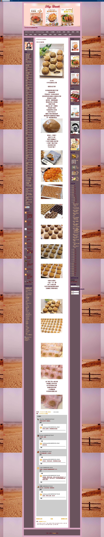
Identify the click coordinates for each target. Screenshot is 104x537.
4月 (74, 256)
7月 (74, 251)
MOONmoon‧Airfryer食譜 (28, 178)
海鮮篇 (64, 32)
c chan (41, 467)
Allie (27, 295)
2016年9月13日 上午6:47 (55, 427)
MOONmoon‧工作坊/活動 (29, 73)
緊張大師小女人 (29, 314)
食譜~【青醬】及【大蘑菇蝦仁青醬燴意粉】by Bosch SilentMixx (76, 230)
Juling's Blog (28, 294)
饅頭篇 (70, 34)
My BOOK (28, 204)
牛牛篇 (26, 34)
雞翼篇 (73, 32)
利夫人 (27, 326)
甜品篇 (55, 34)
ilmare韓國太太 (29, 334)
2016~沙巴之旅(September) (76, 208)
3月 (74, 257)
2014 (73, 264)
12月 (74, 197)
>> (32, 282)
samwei (27, 300)
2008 (73, 275)
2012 (73, 268)
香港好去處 (28, 54)
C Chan (27, 305)
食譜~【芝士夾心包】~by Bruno (76, 204)
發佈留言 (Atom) (42, 521)
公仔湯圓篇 (52, 32)
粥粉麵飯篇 (45, 34)
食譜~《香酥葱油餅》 (77, 173)
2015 (73, 263)
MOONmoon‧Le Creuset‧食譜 (29, 185)
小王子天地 (28, 313)
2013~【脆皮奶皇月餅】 (77, 156)
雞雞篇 (68, 32)
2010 (73, 271)
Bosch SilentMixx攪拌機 (76, 243)
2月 (74, 259)
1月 (74, 261)
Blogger (54, 533)
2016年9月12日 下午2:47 (49, 435)
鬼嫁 (26, 308)
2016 (73, 195)
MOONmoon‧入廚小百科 (29, 65)
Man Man (42, 419)
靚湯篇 (35, 34)
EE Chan (42, 435)
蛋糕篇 (50, 34)
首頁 (52, 519)
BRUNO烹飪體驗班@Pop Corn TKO (76, 218)
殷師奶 (27, 321)
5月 (74, 254)
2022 (73, 185)
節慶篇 (47, 32)
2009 (73, 273)
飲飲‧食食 (27, 55)
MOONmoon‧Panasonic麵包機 (29, 194)
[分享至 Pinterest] (58, 412)
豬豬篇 (77, 32)
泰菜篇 (31, 34)
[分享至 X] (56, 412)
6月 (74, 252)
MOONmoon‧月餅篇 (43, 413)
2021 (73, 187)
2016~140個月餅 (76, 226)
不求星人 (27, 298)
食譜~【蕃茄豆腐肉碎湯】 (76, 225)
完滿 (74, 215)
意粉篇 (40, 34)
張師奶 (27, 323)
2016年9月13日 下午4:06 (48, 486)
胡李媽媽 (27, 297)
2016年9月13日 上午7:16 (48, 467)
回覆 (40, 422)
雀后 (26, 333)
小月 (40, 451)
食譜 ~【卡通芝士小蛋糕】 (77, 179)
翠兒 (26, 301)
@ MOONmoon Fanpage (40, 32)
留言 (73, 293)
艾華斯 (41, 486)
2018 (73, 192)
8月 (74, 249)
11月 (74, 199)
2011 (73, 269)
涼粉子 (27, 329)
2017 (73, 194)
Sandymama (45, 427)
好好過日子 (28, 316)
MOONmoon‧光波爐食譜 (29, 88)
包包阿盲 (27, 319)
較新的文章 (39, 519)
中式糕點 (65, 34)
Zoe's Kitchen (29, 293)
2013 (73, 266)
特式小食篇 (59, 32)
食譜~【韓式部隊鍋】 (76, 214)
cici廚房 (27, 327)
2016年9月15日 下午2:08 (55, 475)
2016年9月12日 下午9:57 (47, 451)
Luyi (27, 320)
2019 (73, 190)
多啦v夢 (27, 307)
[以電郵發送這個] (53, 412)
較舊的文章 (64, 519)
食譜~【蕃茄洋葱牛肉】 (76, 237)
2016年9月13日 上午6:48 (55, 459)
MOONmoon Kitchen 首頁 (29, 32)
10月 (74, 200)
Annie (27, 311)
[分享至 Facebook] (57, 412)
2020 (73, 189)
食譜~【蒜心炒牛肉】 (76, 247)
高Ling (27, 310)
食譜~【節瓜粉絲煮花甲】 (76, 211)
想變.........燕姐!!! (77, 167)
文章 (73, 291)
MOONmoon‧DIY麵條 (28, 183)
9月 (74, 202)
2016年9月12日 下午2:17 (49, 419)
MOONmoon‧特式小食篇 (29, 105)
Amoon (27, 317)
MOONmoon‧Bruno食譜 (28, 180)
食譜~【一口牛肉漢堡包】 (76, 235)
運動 (77, 160)
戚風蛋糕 (59, 34)
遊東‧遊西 (27, 57)
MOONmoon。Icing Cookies (29, 62)
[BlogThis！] (55, 412)
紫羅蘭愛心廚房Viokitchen (29, 289)
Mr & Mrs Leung (28, 331)
